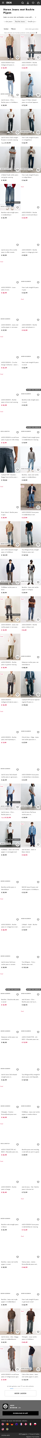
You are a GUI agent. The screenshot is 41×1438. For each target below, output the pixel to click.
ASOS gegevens (23, 1434)
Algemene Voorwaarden (32, 1436)
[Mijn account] (27, 2)
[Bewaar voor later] (17, 57)
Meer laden (20, 1393)
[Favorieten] (33, 2)
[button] (2, 1424)
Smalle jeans (32, 21)
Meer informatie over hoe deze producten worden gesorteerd (19, 33)
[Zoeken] (22, 2)
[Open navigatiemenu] (3, 2)
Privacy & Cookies (34, 1434)
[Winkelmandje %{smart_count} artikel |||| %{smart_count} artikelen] (38, 2)
